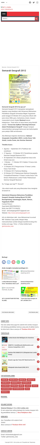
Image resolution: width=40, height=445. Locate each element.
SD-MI (35, 385)
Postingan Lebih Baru (8, 312)
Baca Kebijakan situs (25, 412)
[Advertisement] (20, 43)
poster (14, 385)
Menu (3, 14)
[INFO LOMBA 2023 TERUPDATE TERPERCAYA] (8, 8)
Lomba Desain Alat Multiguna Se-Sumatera (21, 337)
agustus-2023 (6, 388)
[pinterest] (13, 262)
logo (28, 385)
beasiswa (5, 392)
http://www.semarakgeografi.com (19, 213)
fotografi (26, 382)
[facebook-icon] (30, 2)
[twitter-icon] (33, 2)
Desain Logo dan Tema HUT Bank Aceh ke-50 (21, 360)
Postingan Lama (33, 312)
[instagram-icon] (37, 2)
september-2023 (18, 388)
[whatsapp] (18, 262)
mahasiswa (16, 382)
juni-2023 (5, 382)
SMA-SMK (13, 379)
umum (4, 379)
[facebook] (4, 262)
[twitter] (9, 262)
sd (27, 388)
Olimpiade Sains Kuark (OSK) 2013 (18, 367)
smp (21, 385)
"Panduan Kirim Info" (28, 329)
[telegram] (23, 262)
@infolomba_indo (8, 226)
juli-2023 (5, 385)
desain (22, 379)
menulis (31, 379)
